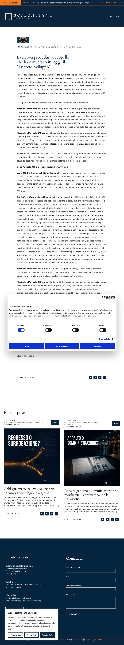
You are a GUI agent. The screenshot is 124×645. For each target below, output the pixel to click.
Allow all (97, 346)
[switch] (48, 330)
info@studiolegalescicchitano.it (18, 598)
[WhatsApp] (99, 377)
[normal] (29, 14)
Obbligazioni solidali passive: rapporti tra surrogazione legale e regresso (29, 491)
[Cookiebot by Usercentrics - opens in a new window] (104, 297)
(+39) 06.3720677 (32, 585)
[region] (31, 624)
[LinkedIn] (95, 377)
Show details (104, 339)
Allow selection (62, 346)
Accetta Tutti (47, 635)
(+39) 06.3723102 (16, 585)
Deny (26, 346)
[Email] (104, 377)
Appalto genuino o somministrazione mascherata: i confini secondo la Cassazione (90, 494)
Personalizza (16, 635)
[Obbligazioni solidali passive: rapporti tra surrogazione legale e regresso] (32, 430)
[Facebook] (90, 377)
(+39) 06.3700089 (13, 587)
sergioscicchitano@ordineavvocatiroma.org (23, 601)
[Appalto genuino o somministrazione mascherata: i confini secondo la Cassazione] (92, 432)
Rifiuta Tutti (31, 635)
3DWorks (98, 639)
